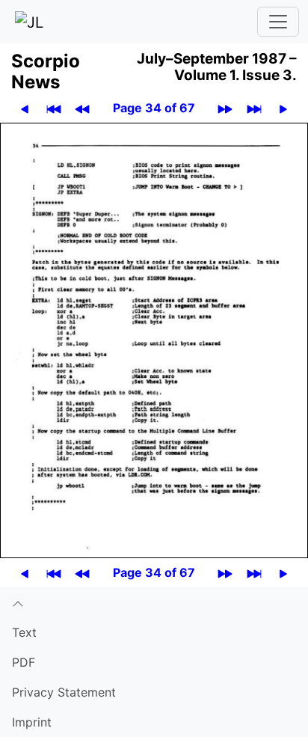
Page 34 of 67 (154, 107)
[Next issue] (225, 108)
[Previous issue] (82, 108)
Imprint (32, 722)
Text (24, 632)
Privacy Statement (64, 692)
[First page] (54, 108)
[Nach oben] (154, 602)
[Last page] (254, 108)
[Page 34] (154, 338)
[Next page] (283, 108)
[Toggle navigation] (278, 22)
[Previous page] (24, 108)
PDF (23, 662)
